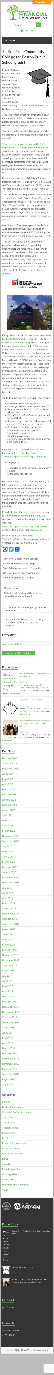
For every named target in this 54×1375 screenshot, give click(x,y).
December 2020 (10, 835)
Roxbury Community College (17, 342)
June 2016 (7, 1032)
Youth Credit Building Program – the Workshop (26, 609)
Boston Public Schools (26, 558)
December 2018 (10, 913)
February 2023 (9, 758)
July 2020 (7, 846)
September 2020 (10, 841)
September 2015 (10, 1074)
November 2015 (10, 1063)
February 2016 (9, 1053)
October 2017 (9, 965)
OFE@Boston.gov (10, 1330)
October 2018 (9, 918)
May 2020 (7, 851)
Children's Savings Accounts (16, 1112)
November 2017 (10, 960)
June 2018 (7, 934)
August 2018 (8, 929)
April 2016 (7, 1043)
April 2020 (7, 856)
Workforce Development (15, 1184)
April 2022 (7, 784)
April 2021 (7, 825)
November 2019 (10, 877)
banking (6, 1101)
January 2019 (9, 908)
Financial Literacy (11, 1148)
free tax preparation (12, 1153)
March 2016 (8, 1048)
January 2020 (9, 872)
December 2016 (10, 1006)
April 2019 (7, 898)
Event (5, 1138)
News (5, 1158)
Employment (8, 1132)
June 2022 (7, 773)
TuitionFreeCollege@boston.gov (19, 539)
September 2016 (10, 1022)
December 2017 (10, 955)
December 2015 (10, 1058)
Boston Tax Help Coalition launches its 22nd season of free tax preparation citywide (35, 723)
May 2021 (7, 820)
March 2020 (8, 861)
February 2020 (9, 866)
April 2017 (7, 991)
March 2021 (8, 830)
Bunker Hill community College (19, 563)
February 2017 (9, 1001)
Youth (30, 596)
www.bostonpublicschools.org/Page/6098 (24, 456)
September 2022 (10, 768)
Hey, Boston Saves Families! (31, 700)
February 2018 (9, 949)
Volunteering (8, 1179)
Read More (16, 693)
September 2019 (10, 882)
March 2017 (8, 996)
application (37, 529)
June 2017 (7, 980)
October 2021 (9, 804)
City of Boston (35, 593)
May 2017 (7, 986)
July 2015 (7, 1084)
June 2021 (7, 815)
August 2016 (8, 1027)
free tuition (36, 568)
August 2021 (8, 810)
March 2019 (8, 903)
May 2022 (7, 778)
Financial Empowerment (15, 596)
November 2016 (10, 1011)
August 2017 (8, 970)
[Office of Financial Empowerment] (27, 5)
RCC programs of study (23, 384)
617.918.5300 (8, 1335)
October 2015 (9, 1068)
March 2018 (8, 944)
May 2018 (7, 939)
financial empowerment (15, 568)
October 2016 (9, 1017)
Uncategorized (10, 1174)
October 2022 (9, 763)
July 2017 (7, 975)
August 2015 (8, 1079)
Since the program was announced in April (23, 143)
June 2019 (7, 892)
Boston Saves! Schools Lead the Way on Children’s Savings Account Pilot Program (26, 622)
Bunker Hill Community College (18, 338)
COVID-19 (8, 1122)
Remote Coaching (11, 1169)
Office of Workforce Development (21, 572)
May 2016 (7, 1037)
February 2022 (9, 794)
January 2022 (9, 799)
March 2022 (8, 789)
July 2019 (7, 887)
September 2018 (10, 923)
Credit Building (10, 1127)
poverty (6, 1163)
